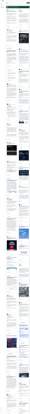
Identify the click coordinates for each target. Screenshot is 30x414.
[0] (7, 26)
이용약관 (1, 410)
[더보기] (16, 9)
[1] (7, 45)
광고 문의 (1, 411)
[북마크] (16, 26)
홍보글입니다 (8, 355)
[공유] (9, 26)
